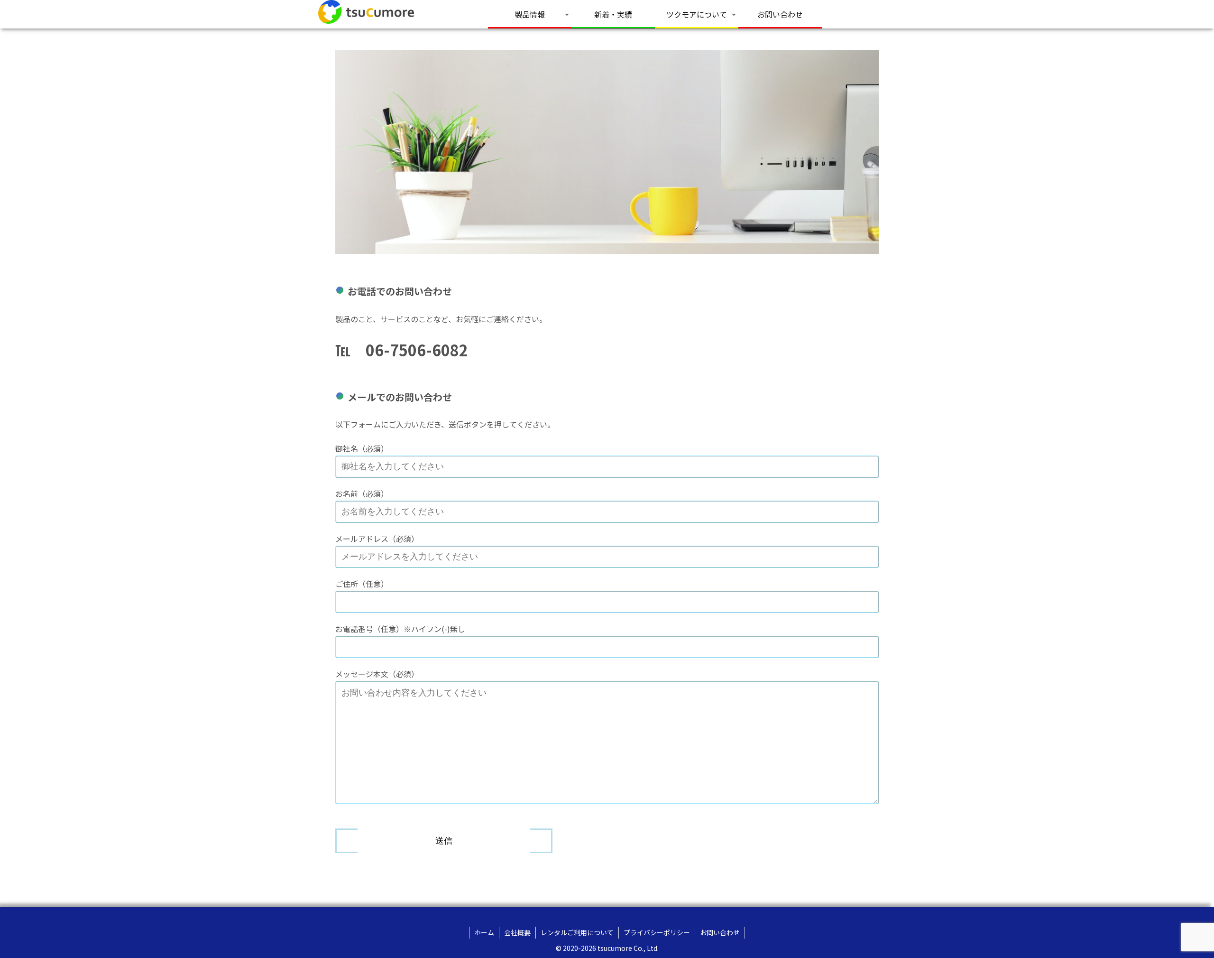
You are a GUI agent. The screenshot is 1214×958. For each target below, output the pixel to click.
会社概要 (517, 932)
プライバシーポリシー (657, 932)
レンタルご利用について (577, 932)
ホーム (484, 932)
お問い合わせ (720, 932)
